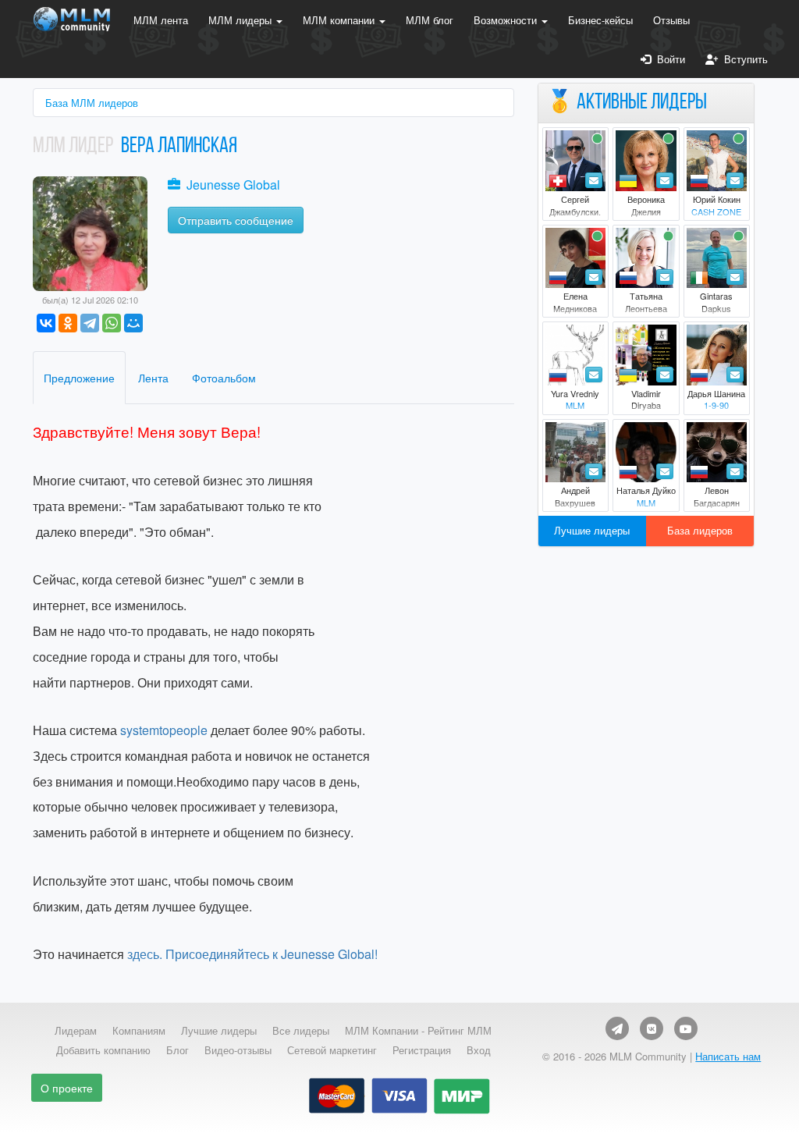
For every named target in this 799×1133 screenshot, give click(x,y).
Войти (668, 59)
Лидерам (76, 1031)
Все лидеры (300, 1031)
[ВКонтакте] (46, 323)
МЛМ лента (160, 19)
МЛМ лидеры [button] (241, 19)
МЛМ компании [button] (340, 19)
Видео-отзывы (238, 1050)
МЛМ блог (429, 19)
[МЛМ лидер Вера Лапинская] (90, 232)
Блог (177, 1050)
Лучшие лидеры (592, 530)
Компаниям (138, 1031)
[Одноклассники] (68, 323)
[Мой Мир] (133, 323)
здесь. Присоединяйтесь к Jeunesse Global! (251, 954)
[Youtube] (686, 1028)
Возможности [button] (507, 19)
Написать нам (728, 1056)
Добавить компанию (103, 1050)
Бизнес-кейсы (600, 19)
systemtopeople (164, 730)
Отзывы (671, 19)
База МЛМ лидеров (91, 102)
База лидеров (700, 530)
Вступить (743, 59)
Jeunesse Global (233, 185)
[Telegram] (89, 323)
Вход (479, 1050)
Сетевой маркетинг (332, 1050)
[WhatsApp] (111, 323)
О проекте (67, 1088)
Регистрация (421, 1050)
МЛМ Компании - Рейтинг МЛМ (418, 1031)
